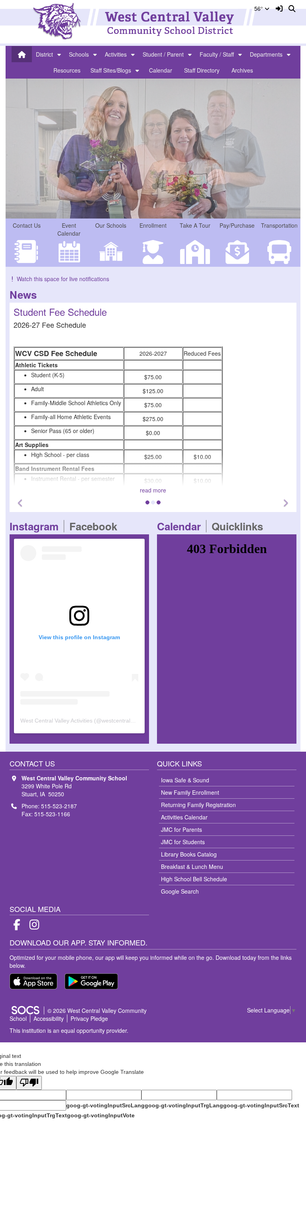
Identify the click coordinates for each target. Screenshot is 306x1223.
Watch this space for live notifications (63, 279)
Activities (116, 54)
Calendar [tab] (181, 526)
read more (153, 490)
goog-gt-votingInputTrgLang (184, 1105)
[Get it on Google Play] (91, 981)
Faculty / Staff (217, 54)
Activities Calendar (184, 817)
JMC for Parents (181, 829)
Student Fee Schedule (60, 312)
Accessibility (48, 1018)
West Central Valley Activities (56, 720)
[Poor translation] (29, 1083)
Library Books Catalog (189, 854)
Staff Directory (202, 70)
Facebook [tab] (95, 526)
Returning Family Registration (198, 805)
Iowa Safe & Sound (185, 780)
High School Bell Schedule (194, 879)
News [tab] (26, 294)
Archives (242, 70)
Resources (66, 70)
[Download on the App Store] (33, 981)
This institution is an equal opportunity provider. (69, 1030)
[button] (59, 54)
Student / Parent (163, 54)
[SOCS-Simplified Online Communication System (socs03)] (25, 1010)
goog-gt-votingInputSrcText (261, 1105)
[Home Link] (22, 54)
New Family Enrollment (190, 792)
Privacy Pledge (89, 1018)
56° (259, 8)
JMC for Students (183, 842)
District (44, 54)
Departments (266, 54)
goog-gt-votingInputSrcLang (105, 1105)
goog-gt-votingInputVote (101, 1115)
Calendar (160, 70)
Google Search (180, 891)
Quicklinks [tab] (240, 526)
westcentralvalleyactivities (134, 720)
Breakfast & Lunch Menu (192, 866)
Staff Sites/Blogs (110, 70)
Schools (79, 54)
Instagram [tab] (37, 526)
